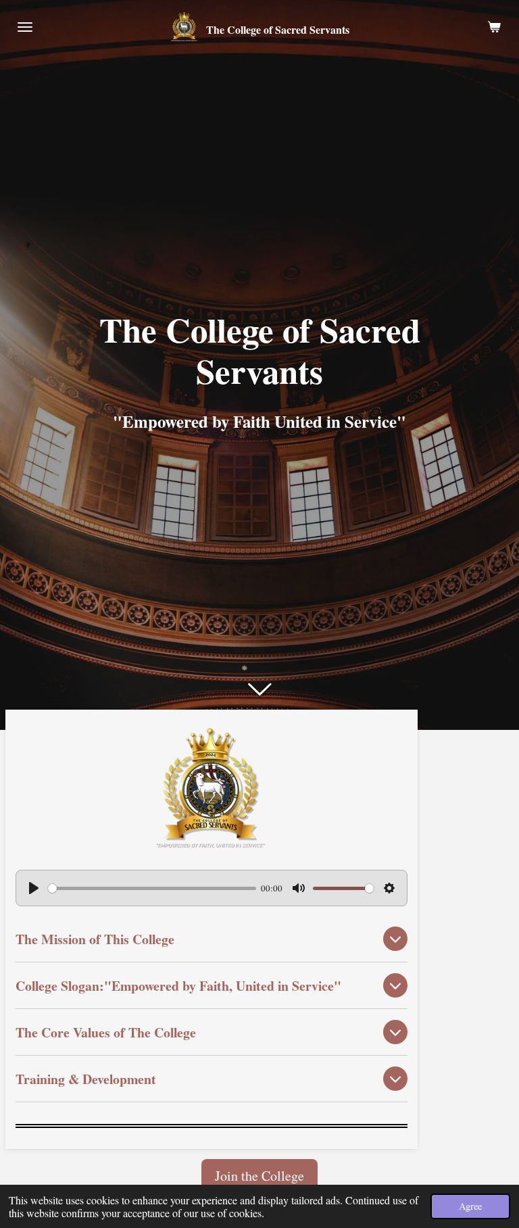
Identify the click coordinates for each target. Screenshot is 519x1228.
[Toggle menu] (25, 27)
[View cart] (494, 27)
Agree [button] (470, 1206)
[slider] (152, 888)
